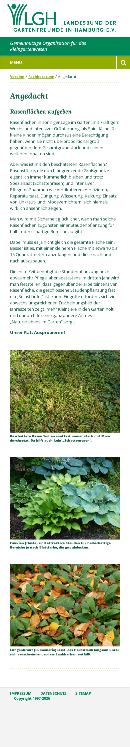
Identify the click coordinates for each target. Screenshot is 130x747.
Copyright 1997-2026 (32, 698)
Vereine (17, 76)
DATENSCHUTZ (53, 693)
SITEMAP (83, 693)
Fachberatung (41, 76)
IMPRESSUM (20, 693)
